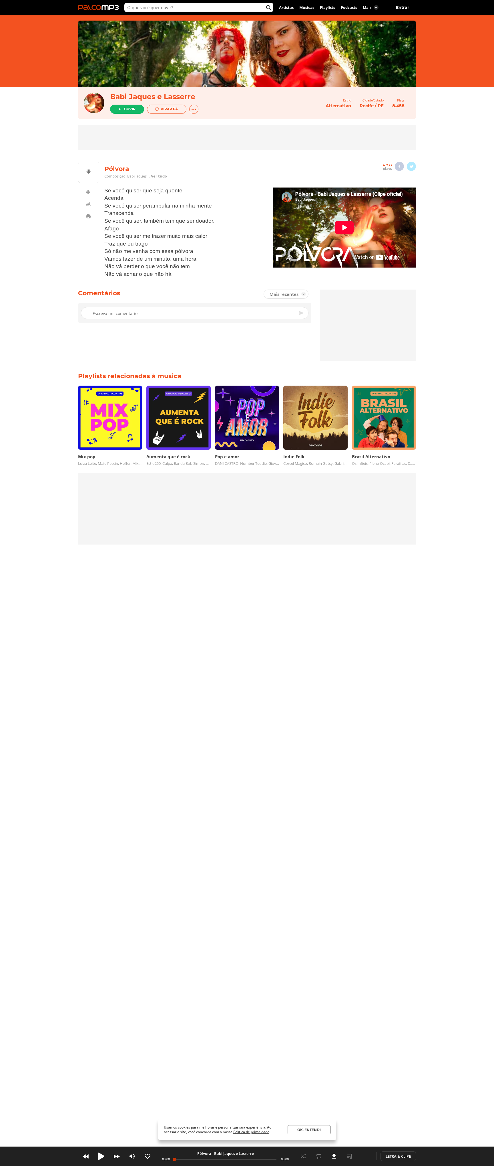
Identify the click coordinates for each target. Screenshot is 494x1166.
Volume (132, 1156)
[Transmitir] (365, 1156)
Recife (367, 105)
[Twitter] (411, 166)
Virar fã (169, 109)
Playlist (349, 1156)
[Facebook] (399, 166)
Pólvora (204, 1153)
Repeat (318, 1156)
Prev (85, 1156)
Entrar (402, 7)
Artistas (286, 7)
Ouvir (130, 109)
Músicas (306, 7)
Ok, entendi (309, 1130)
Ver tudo (159, 176)
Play (101, 1156)
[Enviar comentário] (301, 313)
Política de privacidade (251, 1131)
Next (116, 1156)
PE (381, 105)
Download (334, 1156)
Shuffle (303, 1156)
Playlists (327, 7)
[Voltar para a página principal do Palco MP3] (99, 7)
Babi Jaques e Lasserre (152, 96)
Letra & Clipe (398, 1156)
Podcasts (349, 7)
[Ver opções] (193, 109)
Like (147, 1156)
